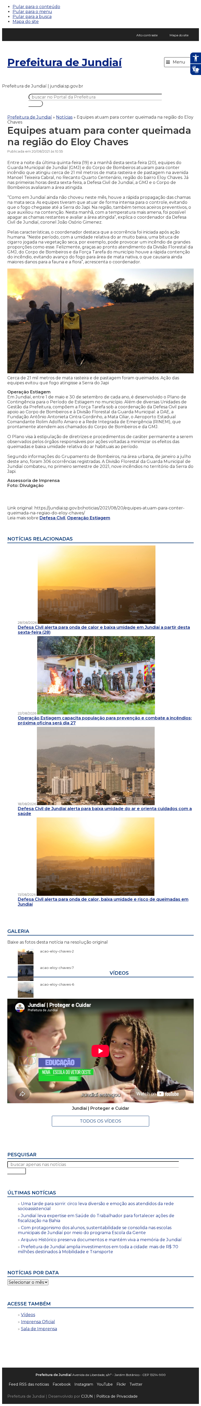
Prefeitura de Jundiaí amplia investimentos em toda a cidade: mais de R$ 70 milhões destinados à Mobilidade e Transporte (98, 1249)
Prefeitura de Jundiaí (64, 62)
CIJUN (87, 1396)
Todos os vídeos (100, 1121)
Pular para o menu (32, 11)
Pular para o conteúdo (36, 6)
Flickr (121, 1384)
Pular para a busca (32, 16)
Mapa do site (26, 21)
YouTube (105, 1384)
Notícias (64, 117)
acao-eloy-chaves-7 (54, 968)
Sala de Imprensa (39, 1328)
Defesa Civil (52, 517)
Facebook (62, 1384)
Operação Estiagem (88, 517)
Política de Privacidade (117, 1396)
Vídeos (28, 1314)
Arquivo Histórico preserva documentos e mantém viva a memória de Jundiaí (101, 1239)
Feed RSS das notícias (29, 1384)
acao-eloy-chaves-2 (54, 951)
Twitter (136, 1384)
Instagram (83, 1384)
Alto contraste (147, 35)
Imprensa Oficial (38, 1321)
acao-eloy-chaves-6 (54, 984)
